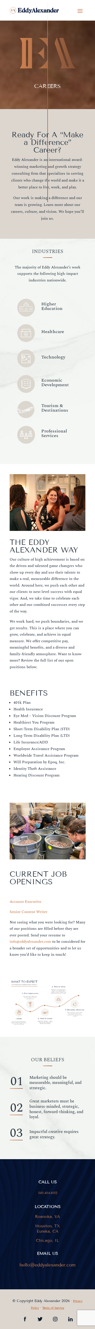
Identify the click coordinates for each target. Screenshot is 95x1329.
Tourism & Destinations (54, 408)
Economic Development (55, 382)
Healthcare (52, 331)
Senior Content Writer (28, 912)
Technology (53, 357)
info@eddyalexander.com (30, 942)
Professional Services (54, 433)
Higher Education (52, 306)
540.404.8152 (47, 1193)
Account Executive (25, 902)
